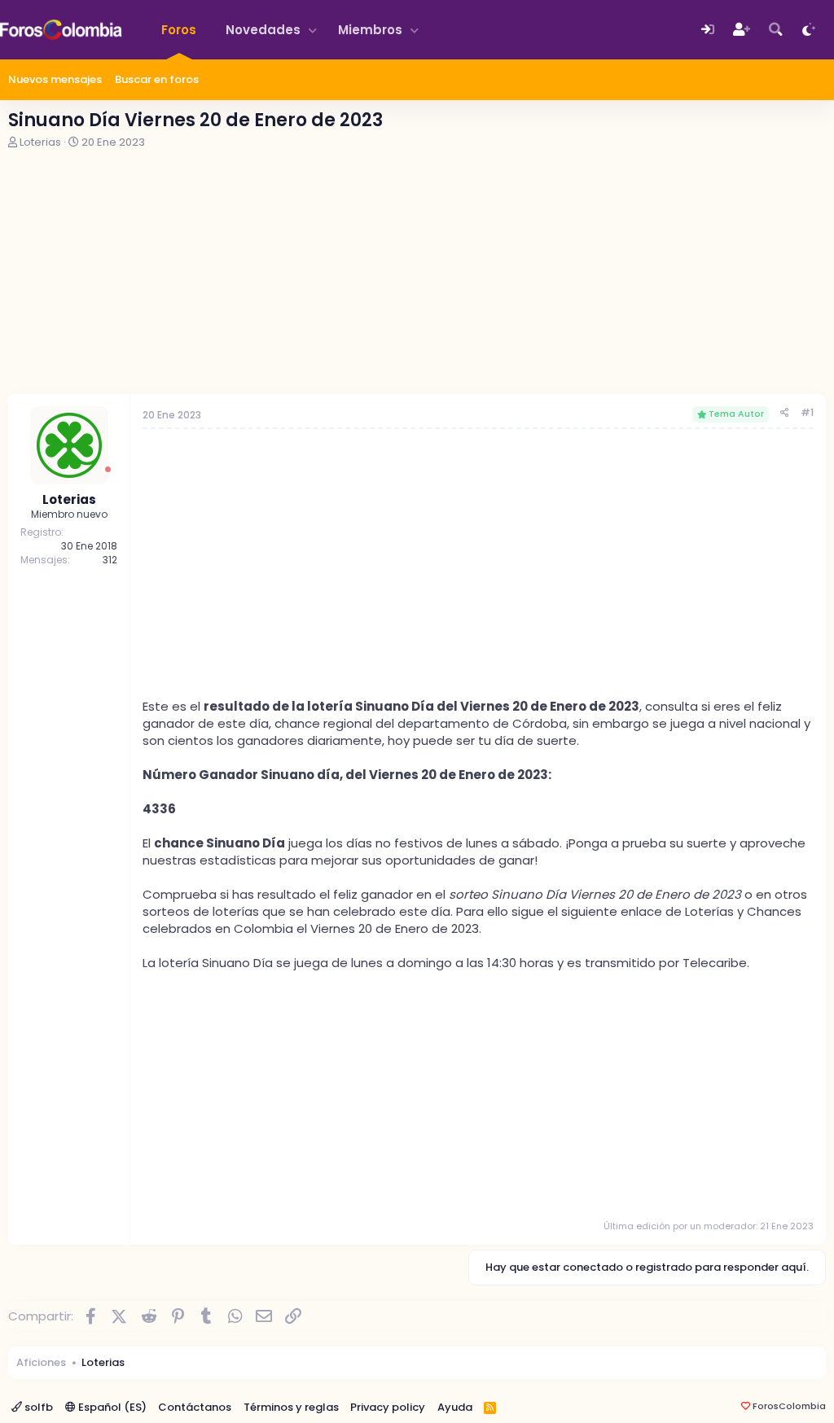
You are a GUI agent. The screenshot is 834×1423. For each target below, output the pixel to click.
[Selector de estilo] (809, 29)
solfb (37, 1407)
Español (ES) (111, 1407)
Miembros (370, 29)
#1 (807, 412)
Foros (178, 29)
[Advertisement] (417, 272)
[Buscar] (775, 29)
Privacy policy (387, 1407)
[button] (312, 29)
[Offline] (108, 469)
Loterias (40, 142)
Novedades (263, 29)
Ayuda (454, 1407)
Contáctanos (194, 1407)
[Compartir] (785, 413)
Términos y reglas (291, 1407)
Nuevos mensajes (55, 79)
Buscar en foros (157, 79)
